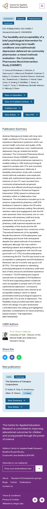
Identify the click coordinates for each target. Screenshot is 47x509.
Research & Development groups (26, 478)
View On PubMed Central (17, 101)
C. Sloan (32, 82)
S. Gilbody (7, 88)
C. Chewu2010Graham (12, 70)
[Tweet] (5, 357)
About (5, 478)
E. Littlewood (18, 73)
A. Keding (13, 82)
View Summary (15, 400)
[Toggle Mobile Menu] (41, 6)
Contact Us (8, 486)
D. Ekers (15, 88)
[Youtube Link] (41, 499)
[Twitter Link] (34, 499)
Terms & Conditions (12, 495)
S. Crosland (14, 76)
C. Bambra (23, 79)
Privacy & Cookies (11, 499)
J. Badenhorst (12, 79)
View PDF (30, 114)
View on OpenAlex (13, 95)
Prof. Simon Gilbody (20, 331)
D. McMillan (23, 82)
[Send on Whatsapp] (19, 357)
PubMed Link (11, 108)
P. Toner (12, 85)
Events (14, 482)
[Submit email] (38, 468)
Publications (25, 482)
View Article (10, 114)
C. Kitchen (27, 70)
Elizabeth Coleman (33, 73)
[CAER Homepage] (15, 6)
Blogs (5, 482)
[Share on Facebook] (12, 357)
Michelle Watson (36, 85)
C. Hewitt (32, 79)
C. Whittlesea (22, 85)
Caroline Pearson (27, 76)
